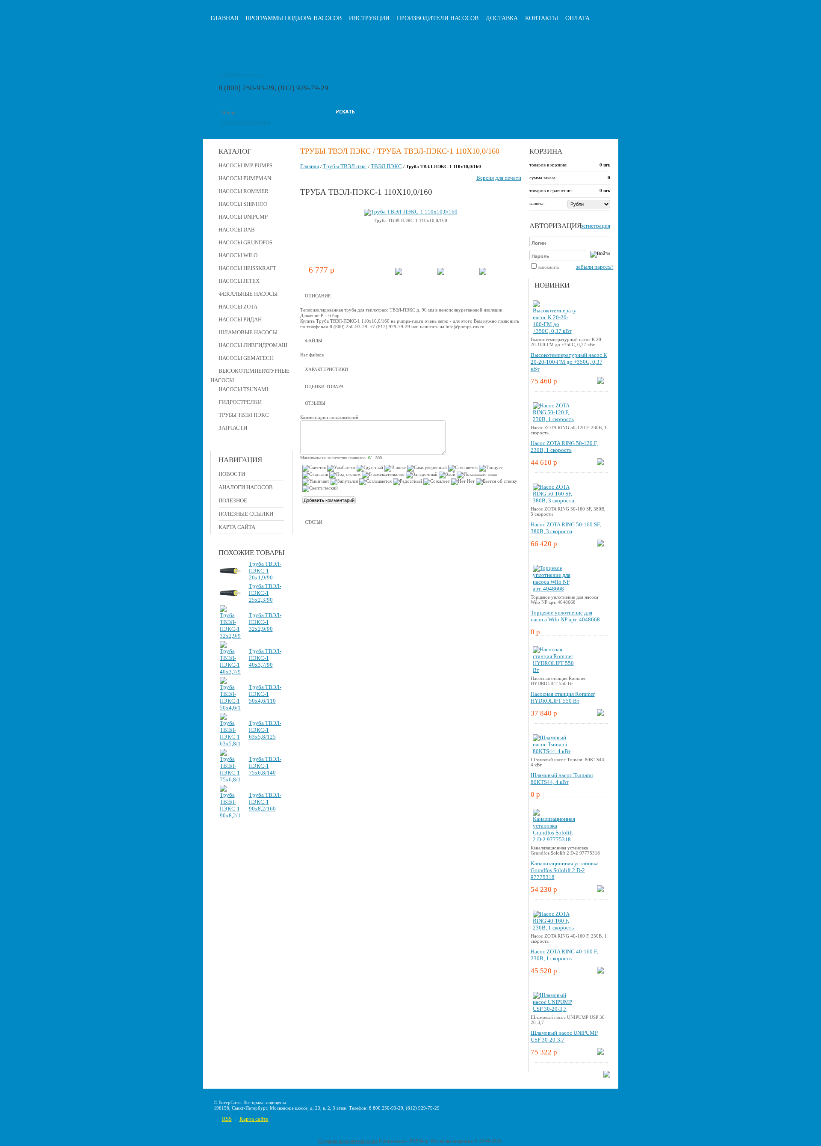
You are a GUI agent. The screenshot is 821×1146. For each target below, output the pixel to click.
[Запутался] (344, 481)
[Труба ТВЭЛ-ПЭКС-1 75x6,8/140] (230, 779)
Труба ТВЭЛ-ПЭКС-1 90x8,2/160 (265, 802)
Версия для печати (498, 178)
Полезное (233, 500)
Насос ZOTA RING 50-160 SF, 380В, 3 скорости (566, 527)
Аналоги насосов (246, 487)
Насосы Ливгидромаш (253, 345)
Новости (232, 474)
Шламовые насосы (248, 332)
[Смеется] (314, 468)
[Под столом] (344, 475)
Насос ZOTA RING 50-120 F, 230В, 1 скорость (564, 446)
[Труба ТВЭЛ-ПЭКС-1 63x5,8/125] (230, 743)
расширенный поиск (245, 122)
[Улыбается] (341, 468)
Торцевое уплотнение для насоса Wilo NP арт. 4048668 (565, 616)
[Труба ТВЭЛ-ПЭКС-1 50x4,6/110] (230, 707)
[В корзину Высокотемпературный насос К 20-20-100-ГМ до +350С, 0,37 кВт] (600, 382)
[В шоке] (395, 468)
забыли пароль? (595, 267)
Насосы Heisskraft (247, 268)
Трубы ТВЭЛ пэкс (244, 415)
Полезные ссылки (246, 514)
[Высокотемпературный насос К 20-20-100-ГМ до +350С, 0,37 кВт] (554, 331)
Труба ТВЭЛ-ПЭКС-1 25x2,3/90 (265, 593)
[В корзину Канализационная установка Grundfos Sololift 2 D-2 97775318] (600, 890)
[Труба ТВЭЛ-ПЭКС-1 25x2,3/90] (230, 594)
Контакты (541, 18)
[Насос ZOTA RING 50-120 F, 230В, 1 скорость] (554, 419)
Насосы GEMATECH (246, 358)
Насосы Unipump (243, 217)
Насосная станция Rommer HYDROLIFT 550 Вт (563, 697)
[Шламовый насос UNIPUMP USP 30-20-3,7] (554, 1009)
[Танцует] (491, 468)
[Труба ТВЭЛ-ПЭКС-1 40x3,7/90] (230, 671)
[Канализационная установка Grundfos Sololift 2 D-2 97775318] (554, 839)
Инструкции (369, 18)
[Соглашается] (375, 481)
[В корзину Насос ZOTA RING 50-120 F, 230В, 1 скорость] (600, 463)
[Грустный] (370, 468)
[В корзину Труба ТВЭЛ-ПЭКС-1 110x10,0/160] (398, 273)
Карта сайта (237, 527)
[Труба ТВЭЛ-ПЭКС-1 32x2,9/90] (230, 635)
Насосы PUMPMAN (245, 178)
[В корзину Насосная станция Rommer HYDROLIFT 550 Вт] (600, 714)
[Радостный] (407, 481)
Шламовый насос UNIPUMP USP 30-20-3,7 (564, 1036)
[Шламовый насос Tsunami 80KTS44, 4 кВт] (554, 751)
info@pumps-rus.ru (241, 74)
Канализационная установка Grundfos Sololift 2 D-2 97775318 (565, 870)
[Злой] (447, 475)
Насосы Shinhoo (243, 204)
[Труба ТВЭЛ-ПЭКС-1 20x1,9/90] (230, 572)
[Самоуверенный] (427, 468)
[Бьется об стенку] (496, 481)
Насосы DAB (237, 229)
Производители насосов (437, 18)
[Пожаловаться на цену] (482, 273)
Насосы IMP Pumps (245, 165)
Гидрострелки (240, 402)
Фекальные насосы (248, 294)
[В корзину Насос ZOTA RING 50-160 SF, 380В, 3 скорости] (600, 544)
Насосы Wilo (238, 255)
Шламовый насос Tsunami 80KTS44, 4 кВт (562, 778)
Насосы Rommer (244, 191)
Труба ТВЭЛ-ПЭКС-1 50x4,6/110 (265, 694)
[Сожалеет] (436, 481)
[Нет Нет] (463, 481)
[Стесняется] (463, 468)
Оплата (577, 18)
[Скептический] (320, 488)
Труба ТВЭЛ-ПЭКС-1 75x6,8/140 (265, 766)
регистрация (595, 226)
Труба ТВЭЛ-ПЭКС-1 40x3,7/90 (265, 658)
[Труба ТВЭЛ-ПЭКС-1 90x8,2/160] (230, 815)
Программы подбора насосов (293, 18)
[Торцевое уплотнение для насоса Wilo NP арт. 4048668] (554, 588)
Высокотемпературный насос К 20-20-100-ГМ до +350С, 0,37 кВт (569, 362)
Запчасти (233, 428)
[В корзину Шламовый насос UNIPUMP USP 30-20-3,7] (600, 1053)
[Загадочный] (421, 475)
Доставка (502, 18)
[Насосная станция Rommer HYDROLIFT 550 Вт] (554, 670)
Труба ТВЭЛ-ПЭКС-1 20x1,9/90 (265, 571)
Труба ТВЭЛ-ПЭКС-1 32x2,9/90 (265, 622)
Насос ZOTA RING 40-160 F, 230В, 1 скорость (564, 955)
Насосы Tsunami (243, 389)
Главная (224, 18)
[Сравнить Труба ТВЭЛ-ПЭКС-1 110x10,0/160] (440, 273)
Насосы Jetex (239, 281)
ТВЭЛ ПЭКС (386, 166)
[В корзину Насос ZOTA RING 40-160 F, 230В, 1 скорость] (600, 971)
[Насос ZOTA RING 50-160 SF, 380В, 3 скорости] (554, 500)
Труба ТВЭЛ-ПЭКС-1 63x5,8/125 (265, 730)
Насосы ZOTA (238, 306)
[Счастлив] (315, 475)
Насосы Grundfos (245, 242)
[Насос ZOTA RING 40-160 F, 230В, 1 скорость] (554, 927)
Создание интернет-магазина (348, 1140)
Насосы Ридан (240, 319)
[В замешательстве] (383, 475)
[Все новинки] (606, 1075)
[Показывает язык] (477, 475)
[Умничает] (315, 481)
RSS (227, 1119)
